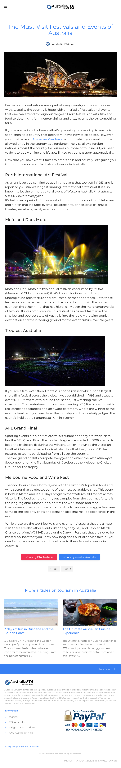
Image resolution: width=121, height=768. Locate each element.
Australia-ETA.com (64, 44)
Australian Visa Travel (47, 139)
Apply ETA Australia (41, 557)
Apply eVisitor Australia (81, 557)
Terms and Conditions (28, 746)
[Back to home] (60, 6)
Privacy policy (11, 746)
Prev (55, 569)
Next (66, 569)
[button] (5, 6)
